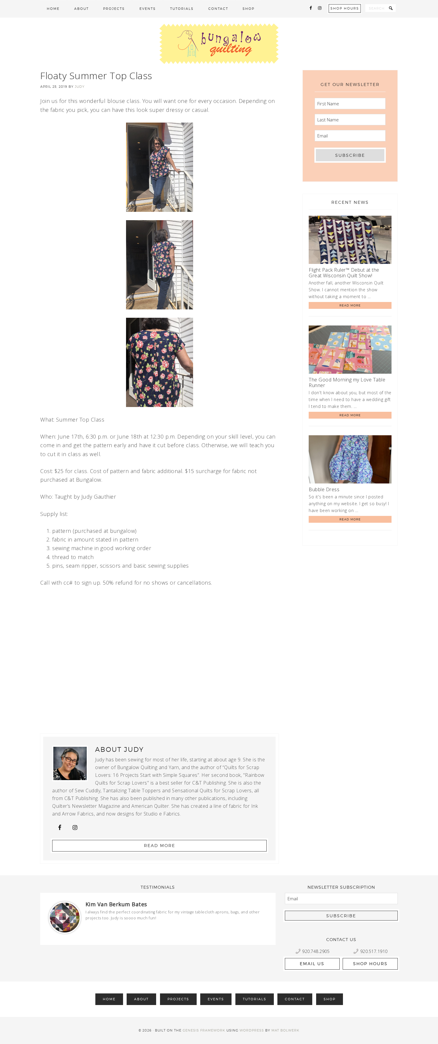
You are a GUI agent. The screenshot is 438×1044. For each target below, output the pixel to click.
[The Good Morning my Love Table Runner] (350, 350)
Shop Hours (344, 8)
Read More (159, 845)
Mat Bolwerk (285, 1030)
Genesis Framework (204, 1030)
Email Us (312, 963)
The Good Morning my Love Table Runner (347, 382)
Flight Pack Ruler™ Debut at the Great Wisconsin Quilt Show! (344, 273)
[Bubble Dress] (350, 460)
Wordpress (252, 1030)
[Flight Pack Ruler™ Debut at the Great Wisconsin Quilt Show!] (350, 241)
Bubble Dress (324, 489)
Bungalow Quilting (219, 44)
